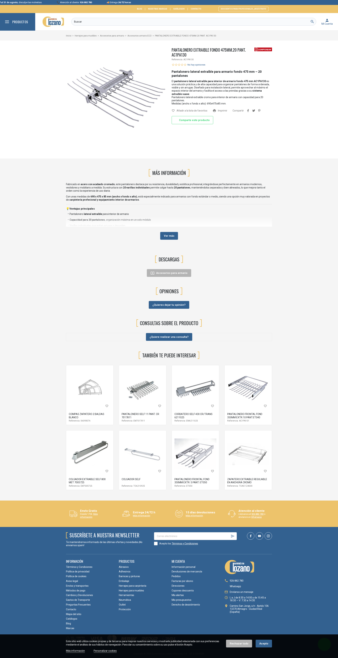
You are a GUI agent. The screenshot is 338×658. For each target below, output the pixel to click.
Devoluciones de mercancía (187, 571)
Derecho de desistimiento (186, 604)
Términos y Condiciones (185, 543)
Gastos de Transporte (78, 599)
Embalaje (124, 581)
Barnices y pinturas (129, 576)
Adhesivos (124, 571)
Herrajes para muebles (131, 590)
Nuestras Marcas (157, 9)
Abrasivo (124, 567)
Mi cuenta (178, 561)
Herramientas (126, 595)
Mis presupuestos (181, 599)
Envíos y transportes (77, 585)
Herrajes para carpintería (132, 585)
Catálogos (179, 9)
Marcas (70, 628)
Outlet (122, 604)
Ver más (169, 235)
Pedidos (176, 576)
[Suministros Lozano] (53, 21)
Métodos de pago (75, 590)
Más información (89, 515)
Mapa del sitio (73, 614)
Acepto (263, 643)
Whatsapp (256, 517)
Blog (139, 9)
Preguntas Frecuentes (78, 604)
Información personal (183, 567)
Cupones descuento (183, 590)
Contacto (196, 9)
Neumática (125, 599)
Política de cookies (76, 576)
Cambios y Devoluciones (79, 595)
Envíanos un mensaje (241, 592)
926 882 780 (257, 514)
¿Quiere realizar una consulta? (169, 337)
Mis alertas (178, 595)
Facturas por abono (182, 581)
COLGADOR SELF (131, 479)
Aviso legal (72, 581)
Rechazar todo (239, 643)
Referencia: (177, 59)
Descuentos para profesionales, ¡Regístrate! (243, 9)
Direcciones (178, 585)
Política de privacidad (77, 571)
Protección (125, 609)
